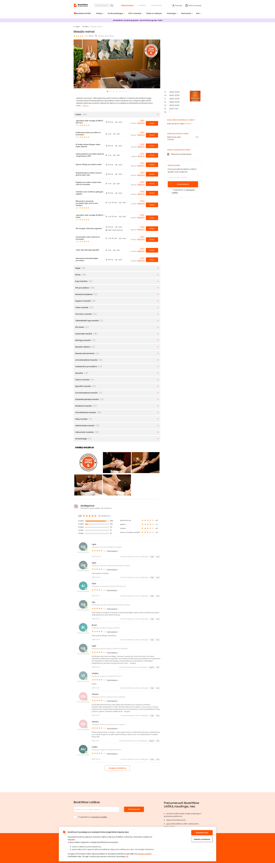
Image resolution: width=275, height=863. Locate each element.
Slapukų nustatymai (202, 839)
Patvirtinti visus (202, 833)
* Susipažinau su (183, 191)
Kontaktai (142, 5)
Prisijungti (178, 5)
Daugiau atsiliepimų (117, 768)
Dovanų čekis (156, 5)
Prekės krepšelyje (194, 5)
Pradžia (85, 26)
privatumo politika (99, 817)
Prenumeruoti (183, 184)
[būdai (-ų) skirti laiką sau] (81, 5)
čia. (127, 856)
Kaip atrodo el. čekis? (181, 122)
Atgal (77, 26)
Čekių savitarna (127, 5)
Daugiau (85, 106)
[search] (112, 5)
